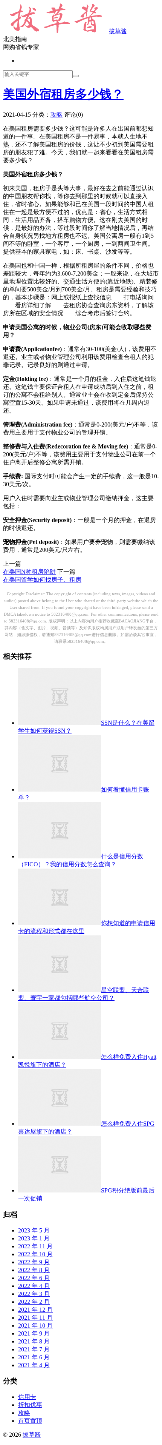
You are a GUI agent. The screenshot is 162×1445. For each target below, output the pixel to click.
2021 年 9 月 (34, 1333)
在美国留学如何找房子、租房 (42, 579)
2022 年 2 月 (34, 1302)
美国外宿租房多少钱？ (63, 94)
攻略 (56, 114)
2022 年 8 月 (34, 1270)
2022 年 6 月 (34, 1278)
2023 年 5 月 (34, 1230)
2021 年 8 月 (34, 1341)
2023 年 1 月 (34, 1238)
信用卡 (27, 1397)
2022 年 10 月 (35, 1254)
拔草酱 (118, 31)
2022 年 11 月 (35, 1246)
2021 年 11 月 (35, 1317)
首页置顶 (30, 1420)
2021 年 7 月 (34, 1349)
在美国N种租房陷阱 (29, 571)
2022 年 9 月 (34, 1262)
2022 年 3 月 (34, 1294)
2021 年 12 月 (35, 1309)
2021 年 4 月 (34, 1365)
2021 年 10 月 (35, 1325)
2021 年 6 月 (34, 1357)
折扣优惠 (30, 1405)
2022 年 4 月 (34, 1286)
